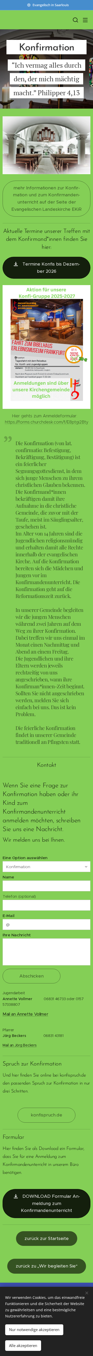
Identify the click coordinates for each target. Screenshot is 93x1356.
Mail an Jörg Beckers (19, 1045)
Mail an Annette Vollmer (25, 1014)
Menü (85, 20)
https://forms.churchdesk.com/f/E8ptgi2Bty (46, 422)
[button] (75, 19)
